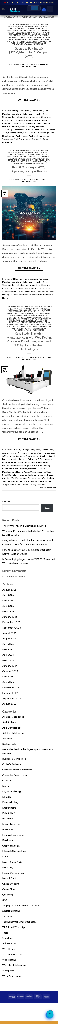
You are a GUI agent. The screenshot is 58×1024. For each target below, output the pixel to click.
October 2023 (10, 671)
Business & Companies (39, 30)
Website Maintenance (35, 43)
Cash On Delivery (11, 764)
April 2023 (8, 681)
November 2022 (11, 687)
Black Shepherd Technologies (35, 65)
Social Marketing (10, 291)
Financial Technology (38, 462)
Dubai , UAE (41, 34)
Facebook (32, 315)
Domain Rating (10, 802)
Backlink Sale (9, 743)
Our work (41, 484)
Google (46, 139)
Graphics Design (41, 317)
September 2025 (11, 627)
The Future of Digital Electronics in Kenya (24, 525)
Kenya (35, 319)
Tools (30, 39)
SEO (39, 158)
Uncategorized (41, 39)
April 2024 (8, 654)
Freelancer (27, 37)
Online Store (8, 889)
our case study (29, 484)
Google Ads (7, 142)
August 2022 (9, 703)
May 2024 (7, 649)
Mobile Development (38, 321)
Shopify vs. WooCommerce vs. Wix (20, 905)
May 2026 (7, 600)
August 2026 (9, 589)
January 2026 (9, 616)
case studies (15, 484)
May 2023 (7, 676)
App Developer (17, 308)
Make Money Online (18, 468)
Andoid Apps (38, 25)
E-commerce (13, 126)
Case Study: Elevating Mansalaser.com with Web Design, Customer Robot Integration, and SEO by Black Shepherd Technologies (29, 341)
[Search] (34, 7)
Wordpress (20, 45)
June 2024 (8, 644)
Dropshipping (9, 807)
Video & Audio (13, 41)
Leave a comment (47, 487)
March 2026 (8, 611)
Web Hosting (17, 43)
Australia (46, 27)
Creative (37, 32)
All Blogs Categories (20, 25)
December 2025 (11, 622)
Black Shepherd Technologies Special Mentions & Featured (27, 29)
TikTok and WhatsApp (14, 927)
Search (6, 501)
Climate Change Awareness (17, 769)
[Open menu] (50, 9)
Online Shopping (30, 323)
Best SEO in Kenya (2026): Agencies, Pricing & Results (29, 169)
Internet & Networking (19, 319)
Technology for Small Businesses (40, 129)
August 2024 (9, 638)
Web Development (42, 41)
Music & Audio (14, 323)
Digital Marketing (18, 34)
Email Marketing (29, 36)
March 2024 (8, 660)
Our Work (11, 306)
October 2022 (10, 692)
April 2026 (8, 606)
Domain (31, 34)
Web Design (26, 41)
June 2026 (8, 595)
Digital (46, 32)
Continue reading (29, 100)
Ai (40, 139)
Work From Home (35, 45)
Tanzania (23, 324)
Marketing (21, 321)
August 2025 (9, 633)
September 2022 (11, 698)
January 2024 (9, 665)
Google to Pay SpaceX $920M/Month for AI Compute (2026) (29, 52)
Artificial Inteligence (29, 27)
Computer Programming (20, 32)
